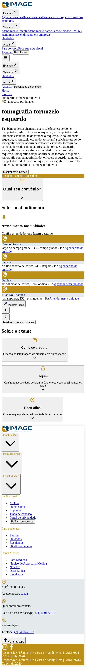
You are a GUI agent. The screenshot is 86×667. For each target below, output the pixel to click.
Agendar (7, 52)
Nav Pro (15, 567)
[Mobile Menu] (6, 58)
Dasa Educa (17, 570)
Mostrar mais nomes (15, 171)
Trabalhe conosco (21, 514)
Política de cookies (22, 521)
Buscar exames (32, 17)
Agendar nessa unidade (68, 284)
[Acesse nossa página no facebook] (11, 649)
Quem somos (18, 506)
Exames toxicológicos (55, 17)
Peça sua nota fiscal (30, 48)
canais (24, 593)
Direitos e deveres (21, 546)
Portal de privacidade (23, 517)
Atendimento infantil (15, 31)
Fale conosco (10, 48)
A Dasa (14, 503)
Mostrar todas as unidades (18, 322)
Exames (8, 13)
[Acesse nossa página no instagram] (5, 649)
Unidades (8, 38)
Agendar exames (12, 17)
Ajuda (6, 44)
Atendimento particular (42, 31)
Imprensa (15, 510)
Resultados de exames (27, 86)
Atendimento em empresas (33, 34)
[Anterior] (6, 310)
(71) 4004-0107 (45, 612)
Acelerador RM (66, 31)
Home (5, 90)
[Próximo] (6, 317)
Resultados (20, 52)
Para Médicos (18, 560)
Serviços (8, 27)
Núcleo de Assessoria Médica (28, 563)
